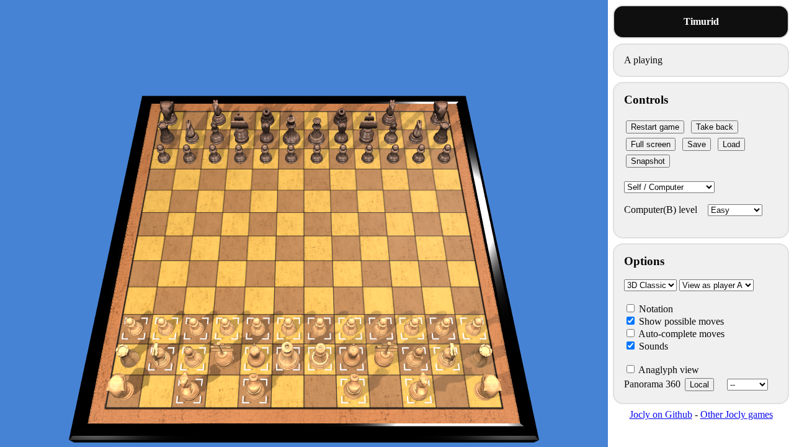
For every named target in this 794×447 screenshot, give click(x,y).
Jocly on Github (661, 414)
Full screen (651, 144)
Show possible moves (680, 321)
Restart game (655, 127)
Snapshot (648, 161)
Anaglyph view (667, 369)
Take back (714, 127)
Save (696, 144)
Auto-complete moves (680, 333)
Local (699, 384)
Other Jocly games (736, 414)
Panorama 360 (666, 384)
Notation (654, 309)
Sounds (652, 346)
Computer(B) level (662, 209)
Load (731, 144)
